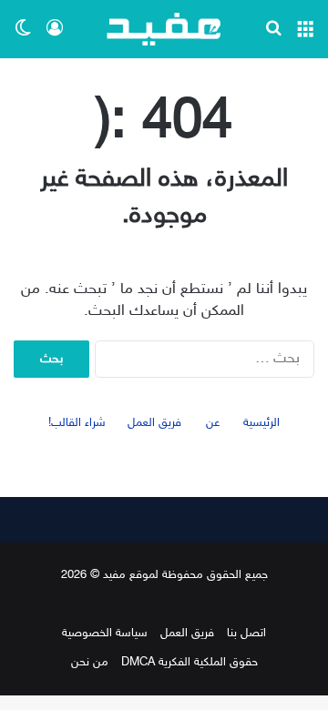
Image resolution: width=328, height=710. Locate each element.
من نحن (89, 662)
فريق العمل (154, 423)
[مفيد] (164, 29)
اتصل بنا (246, 633)
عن (213, 423)
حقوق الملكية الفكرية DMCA (189, 662)
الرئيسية (261, 423)
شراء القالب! (77, 423)
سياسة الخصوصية (105, 633)
